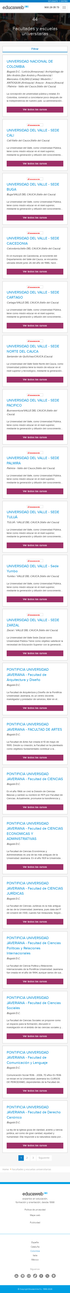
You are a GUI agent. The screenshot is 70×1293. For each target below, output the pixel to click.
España (35, 1242)
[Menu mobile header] (64, 7)
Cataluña (35, 1247)
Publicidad (35, 1222)
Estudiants (53, 1)
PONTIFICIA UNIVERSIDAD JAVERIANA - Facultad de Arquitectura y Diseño (28, 674)
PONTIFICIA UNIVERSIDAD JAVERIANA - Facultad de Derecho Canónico (34, 1112)
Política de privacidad (35, 1209)
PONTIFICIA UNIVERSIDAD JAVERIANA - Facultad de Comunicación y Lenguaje (28, 1057)
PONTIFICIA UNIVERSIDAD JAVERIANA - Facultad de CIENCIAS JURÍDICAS (35, 888)
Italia (35, 1255)
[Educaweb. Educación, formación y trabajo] (15, 7)
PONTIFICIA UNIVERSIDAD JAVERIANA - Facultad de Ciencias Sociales (34, 1003)
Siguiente (44, 1157)
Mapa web (35, 1215)
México (35, 1259)
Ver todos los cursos (35, 109)
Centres (64, 1)
